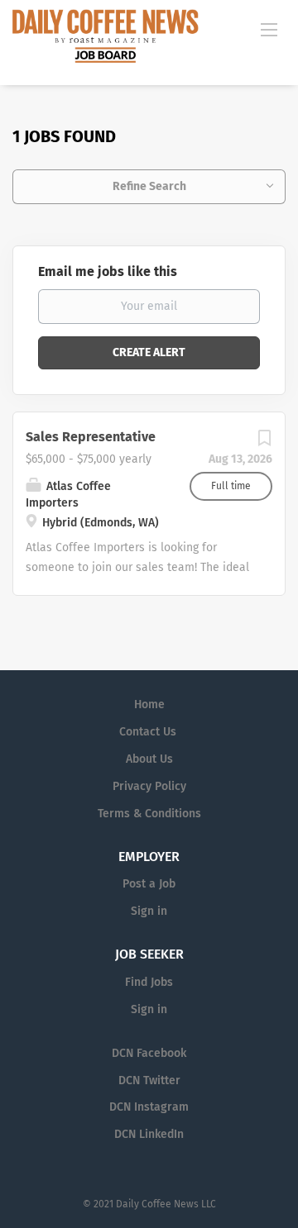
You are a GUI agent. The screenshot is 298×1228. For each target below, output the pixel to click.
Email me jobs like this (107, 271)
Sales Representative (91, 437)
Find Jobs (149, 982)
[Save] (264, 443)
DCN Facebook (149, 1053)
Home (149, 704)
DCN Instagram (149, 1107)
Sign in (149, 911)
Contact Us (147, 732)
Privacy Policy (149, 786)
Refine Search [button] (149, 186)
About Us (149, 759)
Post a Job (149, 884)
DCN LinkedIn (149, 1134)
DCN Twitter (149, 1080)
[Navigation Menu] (269, 29)
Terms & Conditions (149, 814)
